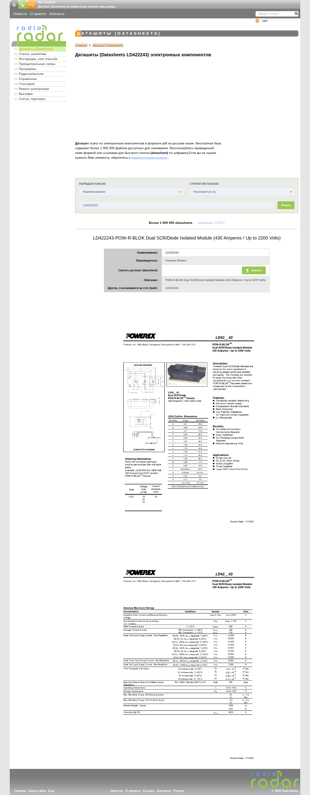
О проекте (38, 14)
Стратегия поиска (204, 183)
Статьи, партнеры (32, 99)
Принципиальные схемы (37, 64)
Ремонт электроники (34, 89)
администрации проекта (149, 157)
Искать (286, 205)
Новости (20, 14)
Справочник (28, 79)
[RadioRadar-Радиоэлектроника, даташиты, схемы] (14, 4)
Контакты (57, 14)
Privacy (179, 791)
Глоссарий (26, 84)
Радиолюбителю (31, 74)
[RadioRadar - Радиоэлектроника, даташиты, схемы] (39, 33)
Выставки (26, 94)
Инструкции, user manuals (38, 59)
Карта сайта (37, 791)
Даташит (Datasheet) (108, 45)
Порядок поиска (92, 183)
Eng (51, 791)
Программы (27, 69)
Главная (81, 45)
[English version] (31, 4)
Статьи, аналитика (32, 54)
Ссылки (148, 791)
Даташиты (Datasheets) (36, 49)
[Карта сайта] (22, 4)
